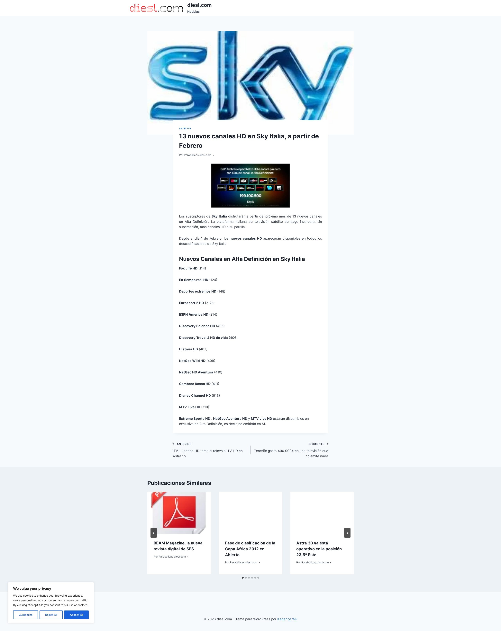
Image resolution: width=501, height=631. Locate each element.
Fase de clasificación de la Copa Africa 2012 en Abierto (250, 549)
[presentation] (179, 513)
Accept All (76, 614)
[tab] (243, 578)
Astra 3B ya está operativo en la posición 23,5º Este (319, 549)
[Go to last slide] (153, 533)
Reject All (51, 614)
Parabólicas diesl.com (197, 155)
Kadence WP (287, 619)
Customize (25, 614)
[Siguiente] (347, 533)
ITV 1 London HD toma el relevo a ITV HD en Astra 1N (208, 450)
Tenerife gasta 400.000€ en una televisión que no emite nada (291, 450)
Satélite (185, 128)
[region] (51, 602)
